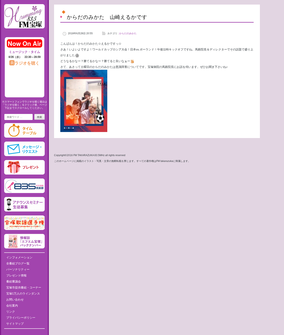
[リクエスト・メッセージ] (24, 155)
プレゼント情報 (16, 275)
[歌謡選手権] (24, 229)
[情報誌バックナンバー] (24, 247)
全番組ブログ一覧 (18, 263)
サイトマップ (15, 323)
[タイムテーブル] (24, 136)
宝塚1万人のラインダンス (23, 293)
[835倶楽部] (24, 192)
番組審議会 (13, 281)
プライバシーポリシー (20, 317)
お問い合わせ (15, 299)
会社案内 (12, 305)
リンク (10, 311)
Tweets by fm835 (24, 333)
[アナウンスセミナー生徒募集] (24, 210)
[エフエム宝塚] (24, 31)
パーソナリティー (18, 269)
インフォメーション (19, 257)
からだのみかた (128, 33)
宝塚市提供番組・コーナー (23, 287)
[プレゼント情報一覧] (24, 173)
